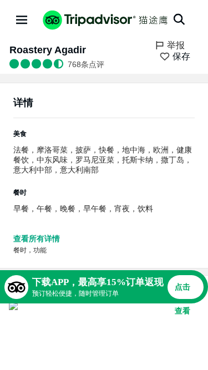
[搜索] (179, 19)
